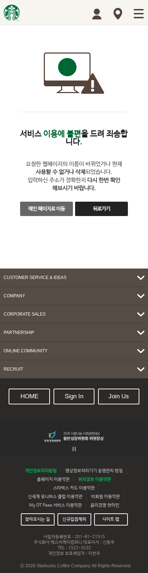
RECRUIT (13, 369)
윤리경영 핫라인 (105, 505)
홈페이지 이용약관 (53, 479)
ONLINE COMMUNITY (25, 350)
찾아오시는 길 (37, 519)
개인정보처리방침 (41, 470)
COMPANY (14, 295)
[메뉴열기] (139, 13)
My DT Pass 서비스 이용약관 (55, 505)
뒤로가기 (101, 209)
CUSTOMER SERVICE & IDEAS (35, 277)
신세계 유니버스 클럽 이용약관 (55, 496)
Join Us (118, 396)
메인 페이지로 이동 (46, 209)
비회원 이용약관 (105, 496)
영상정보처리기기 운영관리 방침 (94, 470)
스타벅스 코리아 (12, 13)
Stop (74, 449)
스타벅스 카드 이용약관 (74, 488)
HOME (29, 396)
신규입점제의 (74, 519)
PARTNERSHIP (19, 332)
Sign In (74, 396)
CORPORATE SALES (25, 314)
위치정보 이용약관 (94, 479)
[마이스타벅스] (96, 14)
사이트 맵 (110, 519)
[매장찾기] (118, 13)
